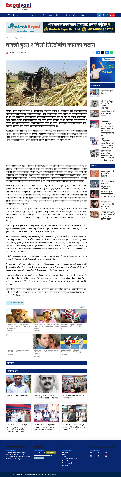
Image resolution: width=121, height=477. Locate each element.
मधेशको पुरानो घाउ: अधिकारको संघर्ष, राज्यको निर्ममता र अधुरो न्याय (46, 396)
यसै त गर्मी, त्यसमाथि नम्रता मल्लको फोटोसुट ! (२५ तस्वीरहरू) (107, 185)
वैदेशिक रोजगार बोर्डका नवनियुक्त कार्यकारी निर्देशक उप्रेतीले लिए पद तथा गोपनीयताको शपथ (74, 427)
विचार (44, 15)
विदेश (56, 15)
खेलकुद (68, 15)
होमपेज (8, 38)
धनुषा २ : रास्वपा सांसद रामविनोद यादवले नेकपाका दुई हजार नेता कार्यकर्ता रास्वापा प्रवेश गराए (45, 427)
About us (65, 452)
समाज (50, 15)
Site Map (65, 465)
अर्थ (39, 15)
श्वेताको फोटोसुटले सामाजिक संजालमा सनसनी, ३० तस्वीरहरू (108, 194)
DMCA (54, 474)
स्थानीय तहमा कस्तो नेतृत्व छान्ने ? (17, 395)
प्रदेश (25, 15)
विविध (82, 15)
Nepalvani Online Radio (69, 459)
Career (64, 456)
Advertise (65, 454)
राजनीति (32, 15)
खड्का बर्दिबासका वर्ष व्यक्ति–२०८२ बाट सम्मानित (74, 396)
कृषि (62, 15)
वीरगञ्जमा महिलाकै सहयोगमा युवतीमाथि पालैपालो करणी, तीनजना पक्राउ (107, 205)
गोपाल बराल (12, 53)
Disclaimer (48, 474)
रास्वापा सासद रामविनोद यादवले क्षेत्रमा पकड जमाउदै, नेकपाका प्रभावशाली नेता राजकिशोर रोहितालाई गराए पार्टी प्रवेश (17, 428)
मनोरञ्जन (75, 15)
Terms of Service (67, 463)
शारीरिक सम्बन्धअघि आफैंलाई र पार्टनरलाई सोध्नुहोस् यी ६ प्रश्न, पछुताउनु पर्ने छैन (108, 216)
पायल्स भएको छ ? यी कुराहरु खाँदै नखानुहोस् (107, 173)
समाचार (18, 15)
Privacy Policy (66, 461)
